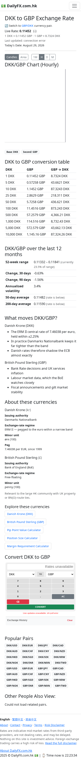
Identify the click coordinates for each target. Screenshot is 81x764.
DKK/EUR (27, 645)
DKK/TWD (60, 662)
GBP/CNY (43, 674)
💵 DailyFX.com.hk (19, 5)
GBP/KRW (59, 680)
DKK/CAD (58, 645)
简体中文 (31, 719)
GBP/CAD (58, 668)
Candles (11, 57)
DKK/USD (11, 645)
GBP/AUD (11, 674)
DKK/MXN (44, 662)
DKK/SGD (27, 657)
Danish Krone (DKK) (20, 514)
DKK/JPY (43, 645)
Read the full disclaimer (60, 743)
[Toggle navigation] (74, 6)
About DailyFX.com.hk (16, 750)
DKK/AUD (11, 651)
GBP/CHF (27, 674)
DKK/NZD (59, 651)
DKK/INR (28, 662)
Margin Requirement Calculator (28, 546)
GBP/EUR (27, 668)
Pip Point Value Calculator (24, 530)
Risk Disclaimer (55, 725)
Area (23, 57)
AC (63, 596)
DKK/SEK (43, 657)
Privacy (27, 725)
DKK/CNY (43, 651)
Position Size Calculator (22, 538)
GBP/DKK (27, 25)
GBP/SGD (27, 680)
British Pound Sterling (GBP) (25, 522)
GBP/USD (11, 668)
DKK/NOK (12, 662)
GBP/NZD (59, 674)
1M (35, 57)
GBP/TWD (60, 685)
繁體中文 (17, 719)
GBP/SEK (43, 680)
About (4, 725)
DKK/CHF (27, 651)
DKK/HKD (11, 657)
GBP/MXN (44, 685)
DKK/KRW (59, 657)
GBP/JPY (43, 668)
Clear (70, 620)
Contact (15, 725)
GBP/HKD (11, 680)
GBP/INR (28, 685)
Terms (38, 725)
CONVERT (40, 607)
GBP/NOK (12, 685)
